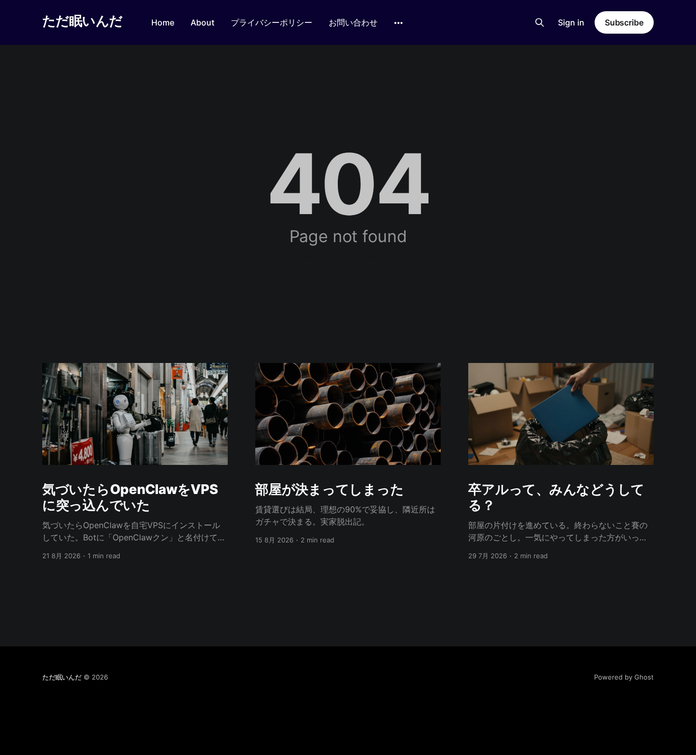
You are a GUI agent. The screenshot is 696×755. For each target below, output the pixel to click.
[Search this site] (539, 22)
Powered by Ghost (624, 677)
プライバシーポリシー (271, 22)
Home (162, 22)
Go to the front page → (348, 256)
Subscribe (624, 22)
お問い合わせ (353, 22)
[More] (398, 23)
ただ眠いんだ (82, 21)
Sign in (571, 22)
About (203, 22)
